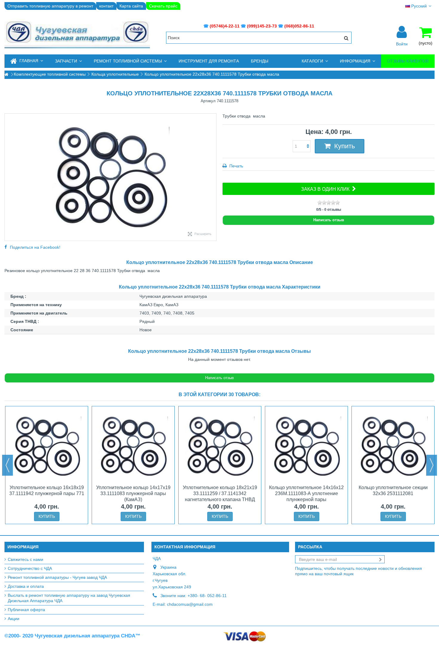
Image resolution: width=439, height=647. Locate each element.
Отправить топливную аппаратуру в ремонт (50, 6)
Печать (235, 166)
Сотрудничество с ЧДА (30, 568)
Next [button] (431, 465)
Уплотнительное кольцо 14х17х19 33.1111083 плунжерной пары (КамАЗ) (133, 493)
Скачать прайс (163, 6)
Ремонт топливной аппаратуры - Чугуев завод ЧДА (57, 577)
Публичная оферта (26, 609)
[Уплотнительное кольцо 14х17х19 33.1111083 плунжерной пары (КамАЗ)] (133, 446)
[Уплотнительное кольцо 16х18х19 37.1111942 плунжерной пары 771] (46, 446)
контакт (106, 6)
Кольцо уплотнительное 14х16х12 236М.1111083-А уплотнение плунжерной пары (306, 493)
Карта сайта (131, 6)
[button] (68, 61)
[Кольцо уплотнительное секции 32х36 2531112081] (393, 446)
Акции (13, 618)
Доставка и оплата (26, 586)
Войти (402, 44)
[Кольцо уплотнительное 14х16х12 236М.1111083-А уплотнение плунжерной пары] (306, 446)
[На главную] (6, 74)
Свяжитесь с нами (25, 559)
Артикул (208, 101)
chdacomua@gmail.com (190, 604)
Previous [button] (7, 465)
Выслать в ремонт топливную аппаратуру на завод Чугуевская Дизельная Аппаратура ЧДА (69, 598)
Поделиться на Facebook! (35, 247)
